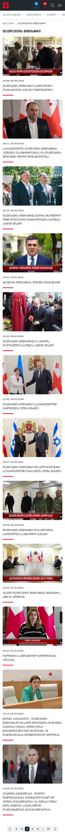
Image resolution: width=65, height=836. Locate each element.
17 (48, 829)
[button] (13, 15)
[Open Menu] (59, 5)
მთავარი (8, 23)
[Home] (6, 5)
